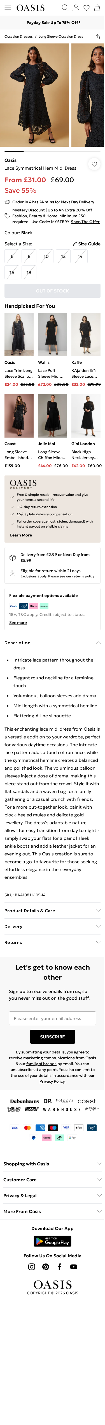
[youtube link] (73, 1266)
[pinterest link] (45, 1266)
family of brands (41, 1063)
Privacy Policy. (52, 1081)
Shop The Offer (85, 221)
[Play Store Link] (52, 1241)
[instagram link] (31, 1266)
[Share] (98, 36)
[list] (52, 97)
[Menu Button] (7, 7)
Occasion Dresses (18, 36)
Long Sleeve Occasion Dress (61, 36)
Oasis (10, 160)
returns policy (83, 576)
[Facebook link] (59, 1266)
